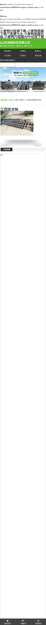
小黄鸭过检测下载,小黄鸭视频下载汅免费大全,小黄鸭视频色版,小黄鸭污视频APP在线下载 (22, 34)
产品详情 (6, 149)
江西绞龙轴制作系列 (34, 100)
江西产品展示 (19, 100)
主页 (10, 100)
